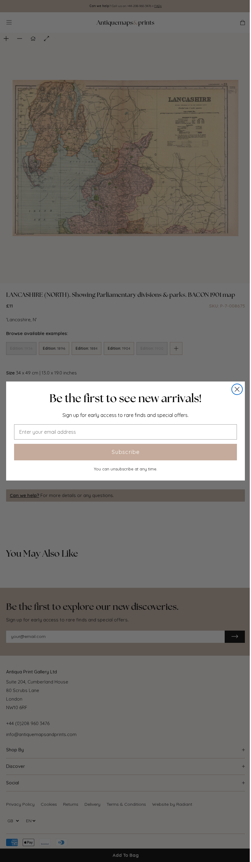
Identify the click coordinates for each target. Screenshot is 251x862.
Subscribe (126, 451)
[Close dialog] (237, 389)
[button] (125, 398)
